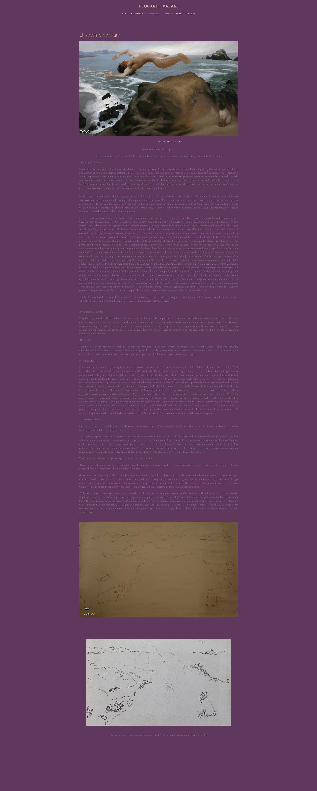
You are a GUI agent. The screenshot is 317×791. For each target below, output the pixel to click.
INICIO (124, 14)
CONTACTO (190, 14)
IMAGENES (153, 14)
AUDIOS (179, 14)
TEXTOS (167, 14)
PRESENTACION (137, 14)
